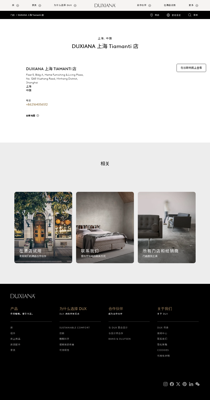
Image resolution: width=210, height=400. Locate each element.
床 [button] (13, 5)
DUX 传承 (163, 327)
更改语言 (176, 15)
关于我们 (164, 309)
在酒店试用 (170, 5)
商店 (157, 15)
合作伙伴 (115, 309)
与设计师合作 (115, 333)
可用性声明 (163, 355)
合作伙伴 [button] (141, 5)
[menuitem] (20, 5)
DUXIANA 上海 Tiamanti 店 (31, 15)
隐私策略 (162, 344)
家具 (12, 350)
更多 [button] (191, 5)
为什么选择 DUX (73, 309)
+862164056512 (37, 104)
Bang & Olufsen (119, 338)
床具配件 (15, 344)
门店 (12, 15)
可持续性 (64, 350)
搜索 (195, 15)
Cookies (163, 350)
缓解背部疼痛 (66, 344)
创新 (61, 333)
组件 (12, 333)
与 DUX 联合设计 (118, 327)
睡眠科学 (64, 338)
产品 (14, 309)
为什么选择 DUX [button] (63, 5)
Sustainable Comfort (74, 327)
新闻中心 (162, 333)
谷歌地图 (30, 115)
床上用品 (15, 338)
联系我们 (162, 338)
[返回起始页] (105, 5)
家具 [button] (34, 5)
